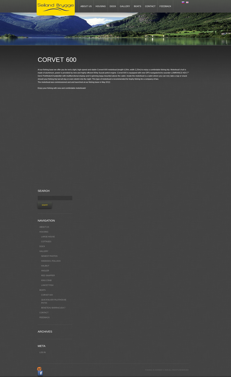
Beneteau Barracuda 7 (53, 308)
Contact (150, 6)
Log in (42, 352)
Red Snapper (48, 275)
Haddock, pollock (51, 261)
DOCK (113, 6)
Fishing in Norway (153, 370)
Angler (45, 271)
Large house (48, 237)
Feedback (165, 6)
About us (86, 6)
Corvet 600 (47, 295)
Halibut (45, 266)
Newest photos (49, 256)
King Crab (46, 280)
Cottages (46, 241)
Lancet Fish (47, 285)
